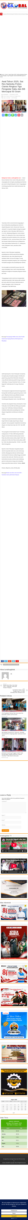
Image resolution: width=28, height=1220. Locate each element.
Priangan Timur (17, 96)
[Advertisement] (14, 30)
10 (3, 1106)
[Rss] (14, 1161)
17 (3, 1108)
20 (14, 1108)
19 (11, 1108)
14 (18, 1106)
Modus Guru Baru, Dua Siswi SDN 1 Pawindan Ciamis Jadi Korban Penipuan (10, 685)
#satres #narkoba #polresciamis (11, 664)
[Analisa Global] (14, 5)
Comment (4, 801)
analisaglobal (5, 94)
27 (14, 1109)
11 (7, 1106)
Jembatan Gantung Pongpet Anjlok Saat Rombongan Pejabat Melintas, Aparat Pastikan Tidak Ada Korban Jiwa (12, 754)
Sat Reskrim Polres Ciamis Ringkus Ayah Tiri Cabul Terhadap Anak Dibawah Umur (17, 690)
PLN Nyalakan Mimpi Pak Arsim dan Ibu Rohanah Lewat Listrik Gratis (12, 713)
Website (3, 825)
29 (21, 1109)
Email (3, 820)
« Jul (13, 1112)
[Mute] (22, 851)
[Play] (3, 851)
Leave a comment (6, 97)
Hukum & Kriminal (10, 96)
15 (21, 1106)
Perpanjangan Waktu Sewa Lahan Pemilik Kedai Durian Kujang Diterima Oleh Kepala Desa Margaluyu (13, 338)
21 (18, 1108)
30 (25, 1109)
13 (14, 1106)
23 (25, 1108)
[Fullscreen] (25, 851)
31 (3, 1111)
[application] (14, 845)
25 (7, 1109)
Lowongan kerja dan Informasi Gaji (17, 1159)
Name (3, 815)
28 (18, 1109)
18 (7, 1108)
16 (25, 1106)
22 (21, 1108)
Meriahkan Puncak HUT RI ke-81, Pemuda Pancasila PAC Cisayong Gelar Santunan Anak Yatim (14, 734)
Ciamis (6, 74)
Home (2, 74)
